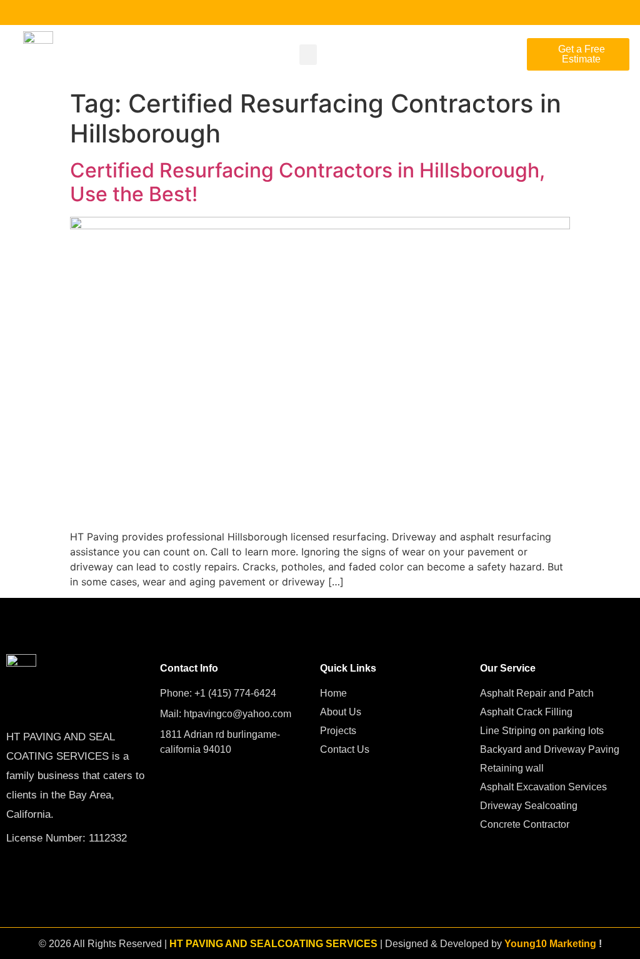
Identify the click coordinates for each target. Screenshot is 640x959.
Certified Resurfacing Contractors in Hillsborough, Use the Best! (307, 182)
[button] (308, 54)
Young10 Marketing (550, 943)
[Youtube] (32, 12)
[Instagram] (53, 12)
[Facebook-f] (12, 12)
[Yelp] (73, 12)
